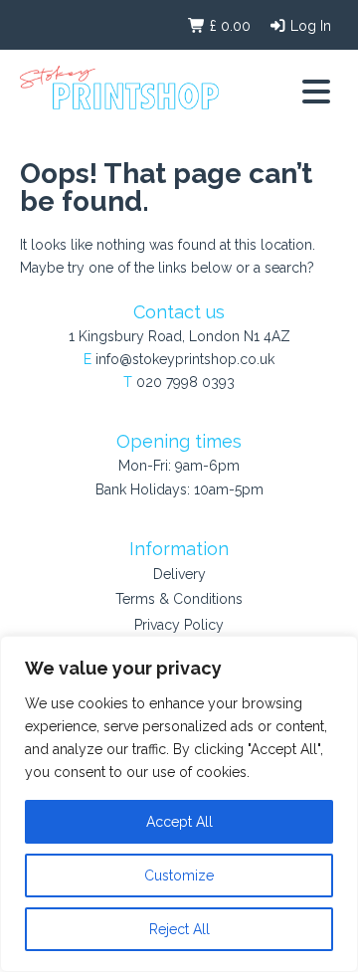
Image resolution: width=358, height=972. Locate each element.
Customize (179, 875)
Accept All (179, 822)
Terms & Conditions (179, 599)
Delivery (179, 574)
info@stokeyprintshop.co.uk (184, 359)
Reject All (179, 929)
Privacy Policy (179, 625)
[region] (179, 804)
